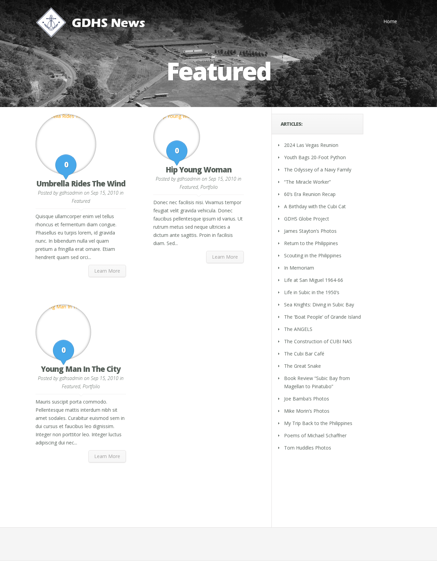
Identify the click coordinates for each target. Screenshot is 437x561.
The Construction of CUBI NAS (318, 341)
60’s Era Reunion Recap (310, 194)
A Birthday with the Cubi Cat (315, 206)
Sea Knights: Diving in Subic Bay (319, 304)
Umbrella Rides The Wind (80, 183)
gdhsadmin (71, 192)
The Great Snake (302, 366)
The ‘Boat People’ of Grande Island (322, 317)
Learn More (107, 271)
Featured (81, 201)
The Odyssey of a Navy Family (317, 169)
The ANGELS (298, 329)
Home (390, 21)
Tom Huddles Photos (307, 447)
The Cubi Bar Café (304, 353)
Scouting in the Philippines (312, 255)
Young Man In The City (81, 369)
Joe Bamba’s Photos (306, 398)
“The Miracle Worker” (307, 182)
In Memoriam (299, 267)
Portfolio (209, 187)
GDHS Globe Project (306, 218)
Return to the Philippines (311, 243)
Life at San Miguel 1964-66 (313, 280)
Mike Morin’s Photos (306, 411)
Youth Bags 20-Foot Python (315, 157)
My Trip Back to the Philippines (318, 423)
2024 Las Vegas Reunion (311, 145)
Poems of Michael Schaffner (315, 435)
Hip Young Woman (198, 169)
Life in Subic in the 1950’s (311, 292)
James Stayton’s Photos (310, 231)
